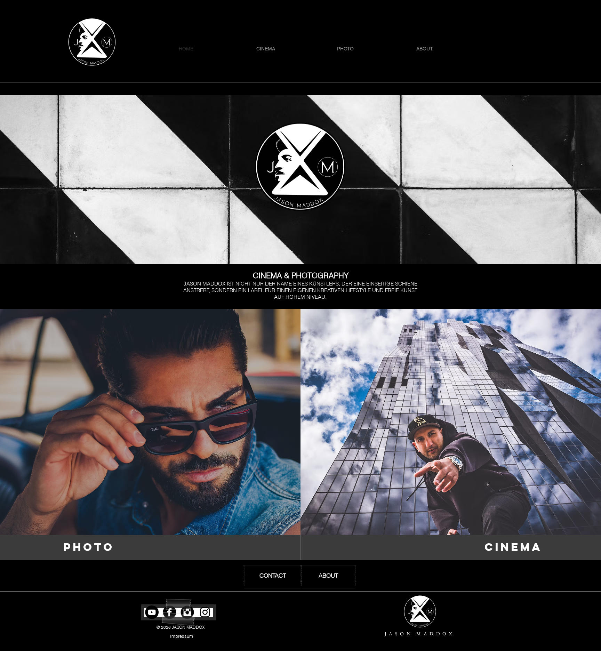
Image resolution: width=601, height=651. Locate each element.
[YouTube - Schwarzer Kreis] (152, 612)
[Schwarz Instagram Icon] (205, 612)
